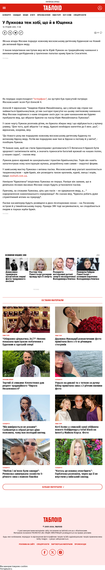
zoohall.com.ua (18, 175)
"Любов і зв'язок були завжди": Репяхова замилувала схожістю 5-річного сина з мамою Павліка (23, 473)
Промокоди (80, 544)
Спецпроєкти (80, 15)
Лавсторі (56, 15)
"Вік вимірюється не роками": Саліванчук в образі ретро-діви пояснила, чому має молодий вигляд (24, 429)
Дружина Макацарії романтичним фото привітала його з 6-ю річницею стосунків (78, 341)
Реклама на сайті (27, 544)
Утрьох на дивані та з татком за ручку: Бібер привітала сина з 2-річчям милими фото (78, 385)
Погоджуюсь (6, 569)
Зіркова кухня (43, 15)
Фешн (25, 15)
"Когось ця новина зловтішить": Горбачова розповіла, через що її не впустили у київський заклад (76, 473)
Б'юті (32, 15)
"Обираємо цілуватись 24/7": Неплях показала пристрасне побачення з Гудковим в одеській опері (24, 341)
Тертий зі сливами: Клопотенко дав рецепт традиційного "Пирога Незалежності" (23, 385)
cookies (24, 566)
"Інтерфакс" (40, 98)
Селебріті (6, 15)
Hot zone (67, 15)
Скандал (17, 15)
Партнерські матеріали (61, 544)
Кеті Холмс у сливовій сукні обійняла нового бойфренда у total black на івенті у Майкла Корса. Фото (76, 429)
